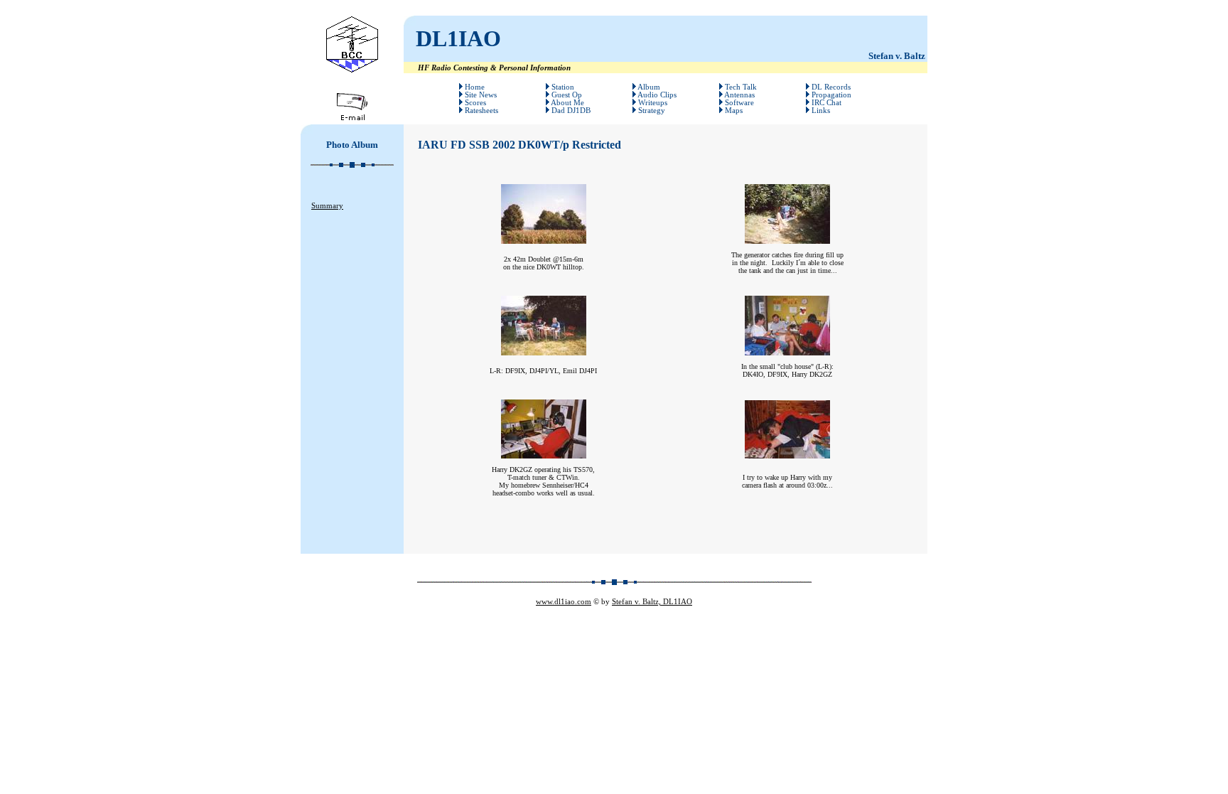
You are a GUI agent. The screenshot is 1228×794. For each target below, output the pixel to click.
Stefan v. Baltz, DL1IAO (652, 602)
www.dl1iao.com (563, 602)
